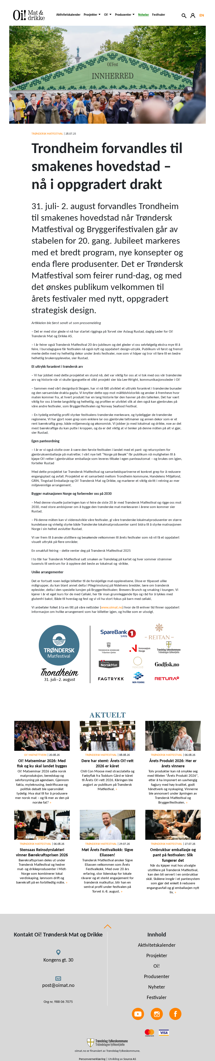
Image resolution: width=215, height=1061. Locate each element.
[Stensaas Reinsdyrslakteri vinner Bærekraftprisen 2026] (42, 824)
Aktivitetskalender (68, 15)
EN (201, 16)
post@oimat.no (58, 985)
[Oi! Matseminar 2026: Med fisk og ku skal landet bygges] (42, 736)
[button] (92, 17)
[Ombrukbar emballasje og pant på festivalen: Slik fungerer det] (173, 824)
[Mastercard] (150, 1032)
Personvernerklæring (92, 1059)
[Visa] (163, 1032)
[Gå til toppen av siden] (107, 926)
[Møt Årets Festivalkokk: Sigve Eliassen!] (107, 824)
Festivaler (158, 15)
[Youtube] (138, 1014)
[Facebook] (175, 1014)
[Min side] (193, 15)
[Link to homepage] (30, 15)
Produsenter (156, 976)
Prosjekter (156, 955)
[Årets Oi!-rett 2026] (107, 736)
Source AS (129, 1059)
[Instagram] (157, 1014)
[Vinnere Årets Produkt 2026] (173, 736)
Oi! (156, 966)
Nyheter (143, 15)
